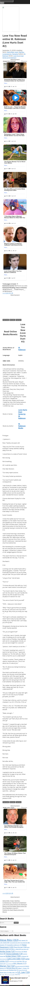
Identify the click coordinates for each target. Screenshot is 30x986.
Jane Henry (24, 949)
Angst (16, 52)
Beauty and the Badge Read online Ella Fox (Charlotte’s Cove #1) (14, 907)
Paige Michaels (4, 970)
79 (12, 293)
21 (10, 293)
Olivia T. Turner (23, 968)
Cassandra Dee (15, 942)
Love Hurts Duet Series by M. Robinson (13, 57)
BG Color (12, 320)
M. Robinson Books (22, 426)
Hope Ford (9, 949)
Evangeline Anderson (14, 945)
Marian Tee (7, 966)
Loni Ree (20, 961)
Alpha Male (10, 52)
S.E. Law (24, 972)
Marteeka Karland (20, 966)
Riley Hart (13, 972)
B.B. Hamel (23, 940)
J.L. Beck (17, 949)
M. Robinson (22, 349)
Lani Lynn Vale (16, 958)
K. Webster (24, 956)
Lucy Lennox (9, 963)
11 (8, 293)
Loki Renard (12, 961)
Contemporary (7, 54)
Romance (15, 54)
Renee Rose (4, 972)
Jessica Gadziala (14, 954)
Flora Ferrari (20, 947)
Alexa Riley (9, 940)
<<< (3, 293)
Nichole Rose (12, 968)
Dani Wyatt (23, 942)
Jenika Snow (7, 951)
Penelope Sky (13, 970)
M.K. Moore (19, 963)
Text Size (18, 320)
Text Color (5, 320)
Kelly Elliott (3, 959)
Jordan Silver (13, 956)
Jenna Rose (19, 951)
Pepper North (23, 970)
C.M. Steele (4, 942)
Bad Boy (21, 52)
